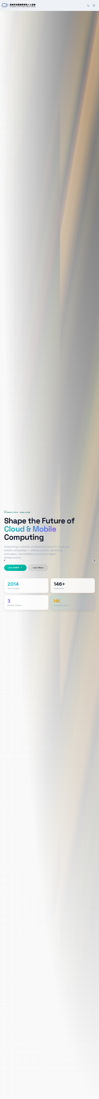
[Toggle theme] (88, 5)
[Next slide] (94, 560)
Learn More (38, 567)
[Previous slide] (4, 560)
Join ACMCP (13, 567)
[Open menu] (93, 5)
